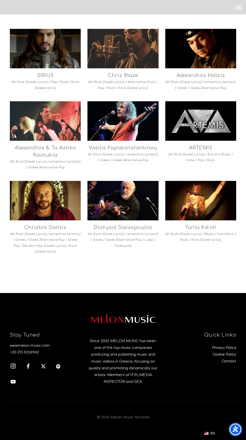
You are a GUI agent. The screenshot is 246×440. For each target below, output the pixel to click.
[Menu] (239, 7)
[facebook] (31, 367)
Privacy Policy (224, 348)
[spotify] (61, 367)
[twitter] (46, 367)
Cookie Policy (224, 354)
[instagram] (16, 367)
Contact (229, 361)
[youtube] (13, 384)
